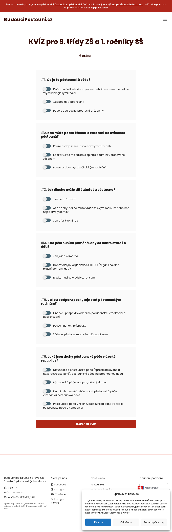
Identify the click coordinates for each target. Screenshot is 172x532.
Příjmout (98, 522)
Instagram (60, 489)
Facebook (60, 484)
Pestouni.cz (97, 484)
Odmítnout (126, 522)
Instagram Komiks (59, 501)
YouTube (60, 494)
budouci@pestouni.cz (96, 7)
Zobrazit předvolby (154, 522)
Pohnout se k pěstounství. (68, 4)
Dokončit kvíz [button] (86, 424)
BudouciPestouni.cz (28, 19)
